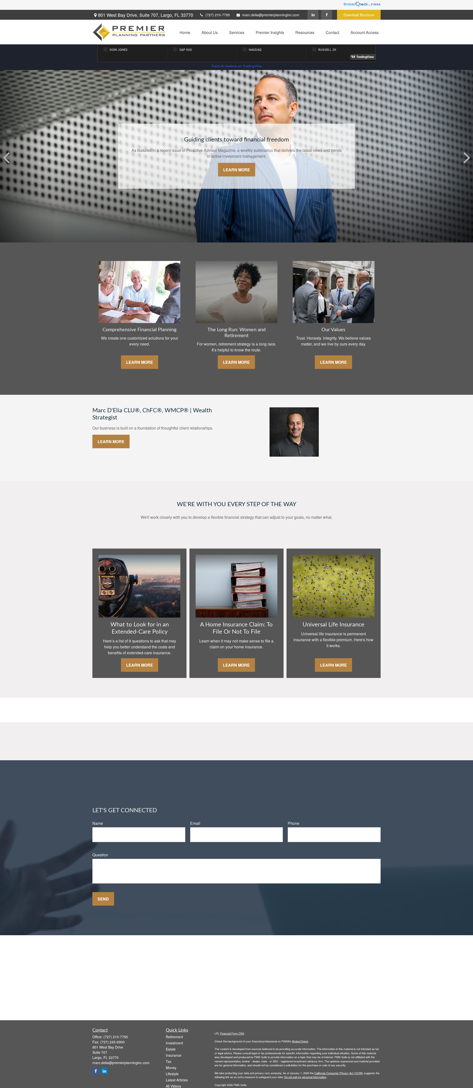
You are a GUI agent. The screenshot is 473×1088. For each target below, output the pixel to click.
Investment (174, 1042)
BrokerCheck (300, 1041)
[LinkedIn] (313, 15)
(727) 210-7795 (217, 14)
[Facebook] (326, 15)
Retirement (174, 1036)
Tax (168, 1061)
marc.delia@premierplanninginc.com (270, 14)
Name (97, 823)
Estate (171, 1049)
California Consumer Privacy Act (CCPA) (338, 1073)
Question (100, 855)
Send (103, 899)
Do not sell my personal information (305, 1077)
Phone (293, 823)
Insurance (173, 1055)
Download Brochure (358, 14)
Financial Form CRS (232, 1033)
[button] (185, 32)
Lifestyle (172, 1073)
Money (171, 1067)
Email (195, 823)
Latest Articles (177, 1079)
